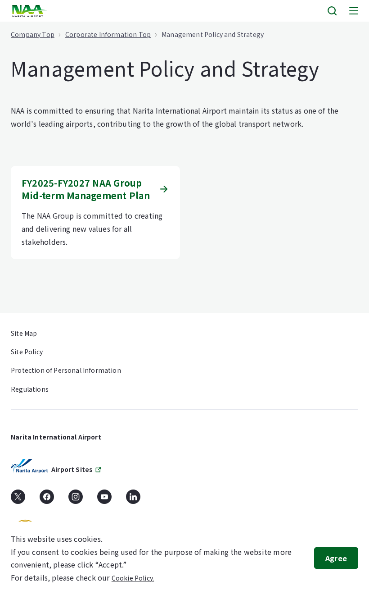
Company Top (32, 34)
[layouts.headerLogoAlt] (30, 11)
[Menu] (353, 11)
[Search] (332, 11)
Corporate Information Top (108, 34)
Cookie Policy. (133, 577)
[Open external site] (18, 499)
